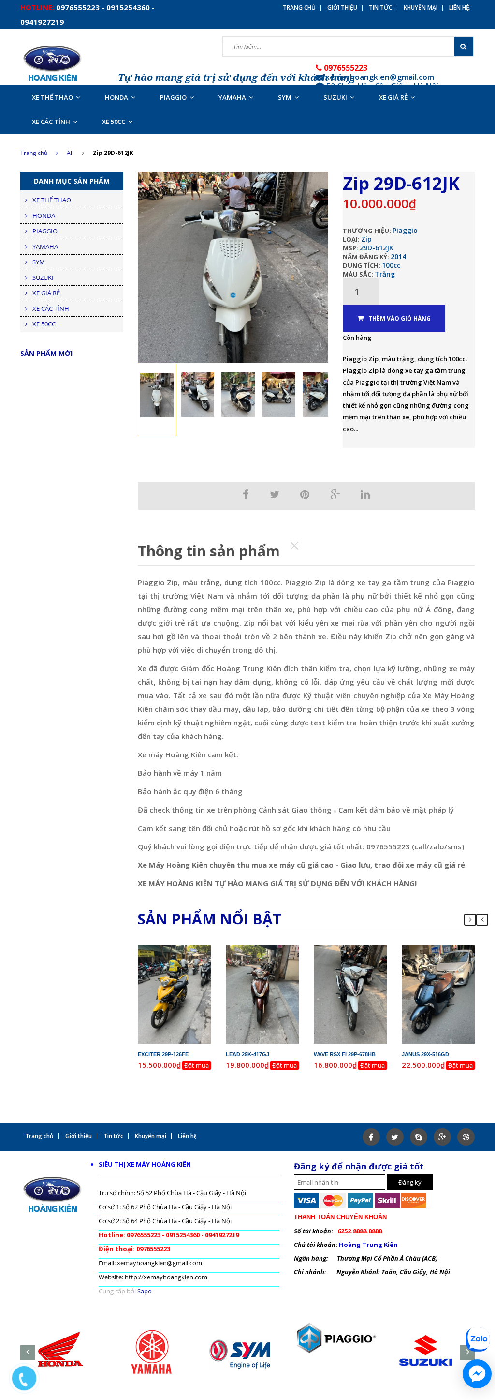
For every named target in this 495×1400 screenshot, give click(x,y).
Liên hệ (459, 8)
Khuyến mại (420, 8)
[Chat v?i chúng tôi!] (477, 1373)
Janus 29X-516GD (425, 1054)
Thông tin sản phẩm (209, 550)
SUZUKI (335, 97)
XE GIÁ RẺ (393, 97)
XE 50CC (113, 121)
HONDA (116, 97)
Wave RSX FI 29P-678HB (345, 1054)
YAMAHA (232, 97)
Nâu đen (277, 975)
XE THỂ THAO (52, 97)
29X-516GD (446, 949)
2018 (372, 958)
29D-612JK (376, 247)
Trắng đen (365, 975)
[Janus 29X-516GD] (438, 993)
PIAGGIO (173, 97)
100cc (391, 265)
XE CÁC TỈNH (51, 121)
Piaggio (405, 230)
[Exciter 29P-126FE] (174, 993)
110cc (368, 967)
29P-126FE (182, 949)
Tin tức (380, 8)
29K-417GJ (270, 949)
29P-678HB (358, 949)
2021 (460, 958)
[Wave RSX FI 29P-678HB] (350, 993)
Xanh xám (453, 975)
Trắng (385, 273)
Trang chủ (33, 153)
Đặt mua (196, 1065)
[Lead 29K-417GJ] (262, 993)
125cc (280, 967)
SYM (284, 97)
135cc (192, 967)
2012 (197, 958)
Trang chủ (299, 8)
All (70, 153)
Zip (366, 239)
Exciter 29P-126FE (163, 1054)
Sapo (144, 1291)
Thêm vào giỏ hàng (399, 318)
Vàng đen (189, 975)
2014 (398, 256)
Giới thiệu (342, 8)
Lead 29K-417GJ (247, 1054)
